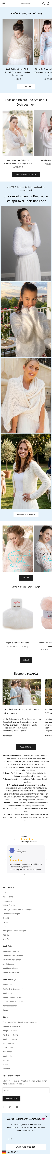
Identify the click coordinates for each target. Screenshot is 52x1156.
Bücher (5, 1010)
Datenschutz (8, 897)
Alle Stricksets (8, 964)
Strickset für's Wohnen (12, 960)
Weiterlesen (7, 736)
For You (6, 1060)
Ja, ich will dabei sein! (26, 1147)
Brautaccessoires (10, 1039)
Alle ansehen (26, 747)
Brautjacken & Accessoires (13, 989)
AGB (4, 892)
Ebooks (26, 578)
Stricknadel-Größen (11, 972)
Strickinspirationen (10, 968)
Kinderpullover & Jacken (13, 1001)
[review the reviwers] (10, 857)
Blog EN (6, 939)
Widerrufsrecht (9, 905)
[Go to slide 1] (24, 874)
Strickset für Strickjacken (13, 955)
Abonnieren (11, 1098)
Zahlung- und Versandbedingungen (17, 909)
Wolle (26, 660)
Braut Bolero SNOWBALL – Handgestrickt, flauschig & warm (18, 161)
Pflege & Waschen (10, 1031)
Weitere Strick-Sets (26, 514)
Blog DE (6, 935)
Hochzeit (6, 1069)
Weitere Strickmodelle (26, 174)
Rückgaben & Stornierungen (14, 931)
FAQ (4, 926)
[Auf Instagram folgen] (10, 1107)
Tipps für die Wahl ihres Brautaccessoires (19, 1022)
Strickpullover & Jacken (12, 997)
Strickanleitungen (10, 761)
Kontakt (6, 918)
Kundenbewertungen (11, 914)
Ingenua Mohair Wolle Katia (17, 643)
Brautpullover (8, 993)
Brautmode (7, 985)
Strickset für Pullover (11, 951)
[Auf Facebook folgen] (4, 1107)
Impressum (7, 901)
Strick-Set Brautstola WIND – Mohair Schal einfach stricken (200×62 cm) (17, 72)
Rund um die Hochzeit (12, 1026)
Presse (5, 922)
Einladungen (8, 1047)
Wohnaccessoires (10, 1006)
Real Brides (7, 1052)
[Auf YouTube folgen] (17, 1107)
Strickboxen (26, 86)
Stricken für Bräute (10, 1035)
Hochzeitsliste (8, 1043)
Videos (5, 1064)
